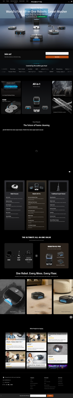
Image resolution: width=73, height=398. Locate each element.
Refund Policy (60, 381)
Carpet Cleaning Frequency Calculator (49, 386)
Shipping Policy (60, 383)
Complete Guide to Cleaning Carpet (49, 388)
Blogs (45, 383)
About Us (31, 388)
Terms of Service (60, 385)
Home (31, 380)
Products (31, 381)
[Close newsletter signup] (1, 395)
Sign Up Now (57, 57)
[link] (36, 27)
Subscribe (50, 395)
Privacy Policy (60, 380)
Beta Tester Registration (34, 383)
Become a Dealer (32, 385)
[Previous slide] (71, 317)
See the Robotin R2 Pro (31, 16)
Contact (31, 386)
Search (45, 380)
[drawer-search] (69, 2)
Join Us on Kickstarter (42, 16)
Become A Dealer (46, 385)
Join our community (47, 381)
